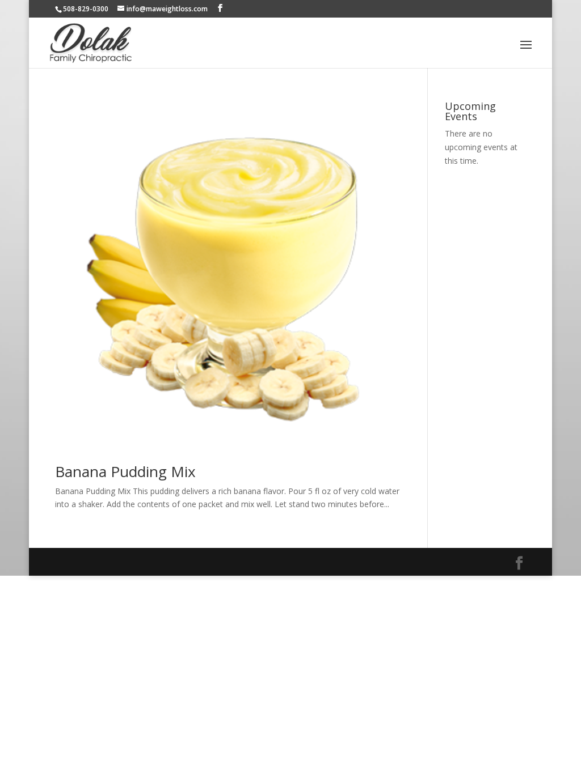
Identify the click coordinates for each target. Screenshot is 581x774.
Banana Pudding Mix (125, 471)
